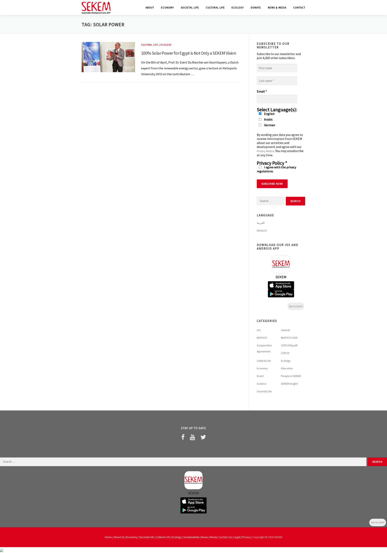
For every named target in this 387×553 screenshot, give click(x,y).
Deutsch (262, 230)
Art (258, 330)
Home (108, 537)
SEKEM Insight (289, 383)
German (269, 125)
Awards (285, 330)
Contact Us (225, 537)
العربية (261, 223)
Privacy (246, 537)
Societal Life (190, 7)
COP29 (285, 353)
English (269, 114)
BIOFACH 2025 (289, 338)
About (150, 7)
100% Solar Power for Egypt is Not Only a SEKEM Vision (188, 53)
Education (287, 368)
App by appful (296, 306)
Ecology (238, 7)
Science (261, 383)
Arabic (268, 119)
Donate (256, 7)
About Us (119, 537)
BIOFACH (262, 338)
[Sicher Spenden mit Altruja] (1, 550)
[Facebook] (183, 437)
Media (213, 537)
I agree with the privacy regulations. (276, 169)
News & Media (277, 7)
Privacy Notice (265, 151)
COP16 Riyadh (289, 345)
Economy (167, 7)
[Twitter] (203, 437)
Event (260, 376)
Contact (299, 7)
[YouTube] (192, 437)
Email (262, 91)
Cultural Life (215, 7)
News (204, 537)
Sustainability (191, 537)
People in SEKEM (291, 376)
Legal (237, 537)
